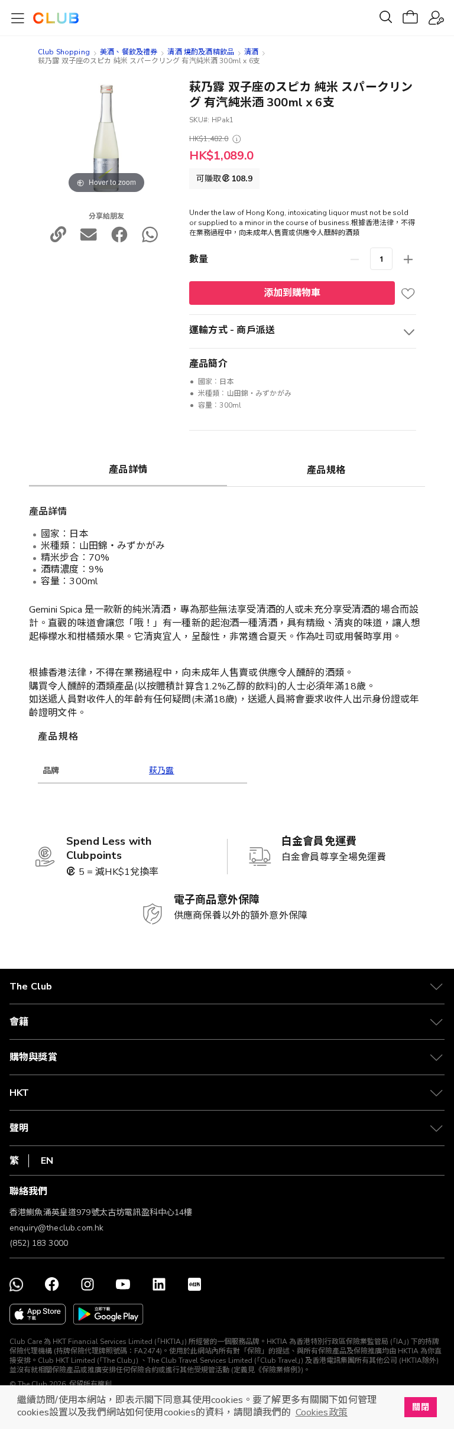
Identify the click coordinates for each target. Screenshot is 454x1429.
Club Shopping (64, 52)
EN (47, 1160)
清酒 (251, 52)
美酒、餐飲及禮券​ (128, 52)
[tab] (128, 469)
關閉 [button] (420, 1407)
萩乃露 (161, 770)
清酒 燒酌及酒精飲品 (200, 52)
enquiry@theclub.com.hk (56, 1227)
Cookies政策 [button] (322, 1412)
